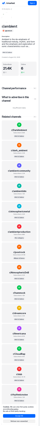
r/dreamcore (19, 313)
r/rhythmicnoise (19, 394)
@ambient (8, 31)
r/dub (19, 374)
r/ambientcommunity (19, 170)
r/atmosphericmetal (19, 211)
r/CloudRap (19, 354)
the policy (14, 409)
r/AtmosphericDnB (19, 272)
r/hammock (19, 293)
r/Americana (19, 333)
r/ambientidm (19, 191)
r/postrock (19, 252)
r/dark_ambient (19, 150)
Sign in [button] (32, 3)
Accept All (19, 416)
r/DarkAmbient (19, 130)
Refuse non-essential (19, 421)
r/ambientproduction (19, 232)
